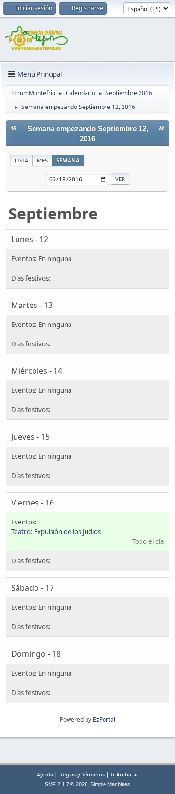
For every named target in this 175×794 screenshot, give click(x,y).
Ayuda (45, 774)
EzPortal (104, 719)
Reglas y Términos (82, 774)
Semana (68, 160)
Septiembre (53, 213)
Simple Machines (110, 784)
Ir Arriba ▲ (124, 774)
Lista (21, 160)
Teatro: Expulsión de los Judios (56, 531)
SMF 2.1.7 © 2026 (66, 784)
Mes (42, 160)
